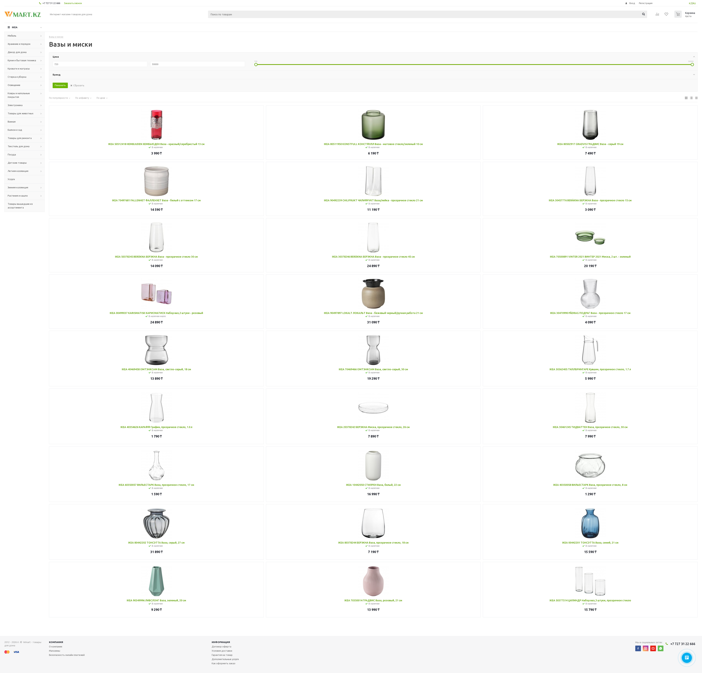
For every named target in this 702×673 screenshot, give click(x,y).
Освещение (14, 85)
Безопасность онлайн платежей (67, 655)
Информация (221, 642)
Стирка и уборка (17, 77)
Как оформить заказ (223, 663)
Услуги (11, 179)
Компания (56, 642)
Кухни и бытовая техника (22, 60)
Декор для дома (17, 52)
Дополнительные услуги (225, 659)
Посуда (12, 154)
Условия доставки (222, 650)
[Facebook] (638, 648)
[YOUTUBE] (653, 648)
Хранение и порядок (19, 44)
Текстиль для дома (18, 146)
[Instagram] (645, 648)
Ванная (12, 121)
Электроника (15, 105)
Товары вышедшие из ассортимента (20, 206)
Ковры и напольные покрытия (19, 95)
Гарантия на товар (222, 655)
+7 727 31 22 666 (51, 3)
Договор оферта (221, 646)
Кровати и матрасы (19, 68)
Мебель (12, 35)
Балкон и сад (15, 130)
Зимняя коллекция (18, 187)
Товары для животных (20, 113)
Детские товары (17, 162)
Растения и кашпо (18, 195)
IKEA (14, 27)
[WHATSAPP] (660, 648)
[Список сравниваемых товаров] (657, 15)
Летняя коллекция (18, 171)
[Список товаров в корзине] (685, 16)
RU (694, 3)
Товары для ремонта (20, 138)
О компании (55, 646)
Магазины (54, 650)
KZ (690, 3)
